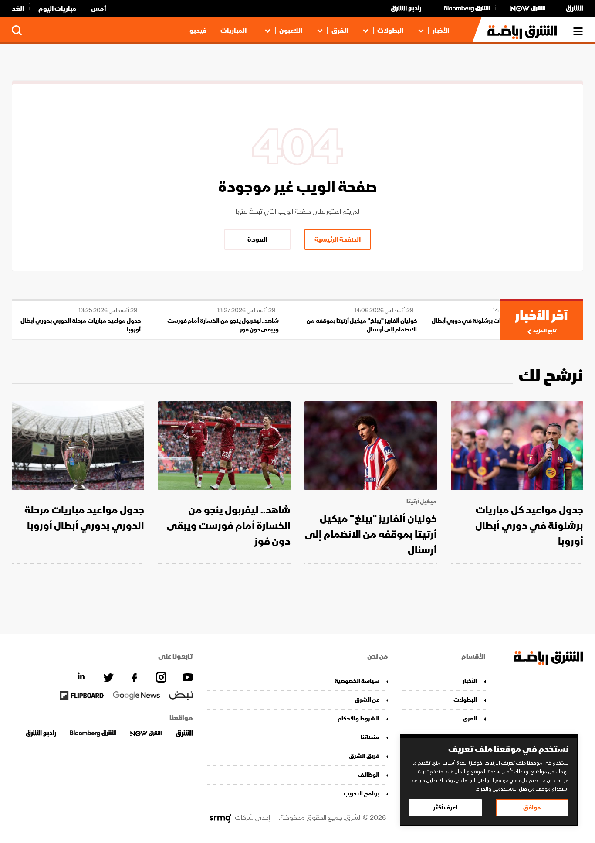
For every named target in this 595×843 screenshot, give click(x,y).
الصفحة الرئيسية (337, 239)
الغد (18, 8)
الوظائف (368, 775)
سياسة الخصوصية (357, 681)
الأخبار (441, 30)
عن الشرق (367, 700)
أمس (98, 8)
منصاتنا (370, 737)
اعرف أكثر (445, 807)
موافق (532, 807)
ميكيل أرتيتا (421, 501)
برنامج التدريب (361, 793)
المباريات (233, 30)
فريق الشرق (364, 756)
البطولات (390, 30)
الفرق (339, 30)
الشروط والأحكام (358, 718)
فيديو (197, 30)
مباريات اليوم (57, 8)
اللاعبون (290, 30)
